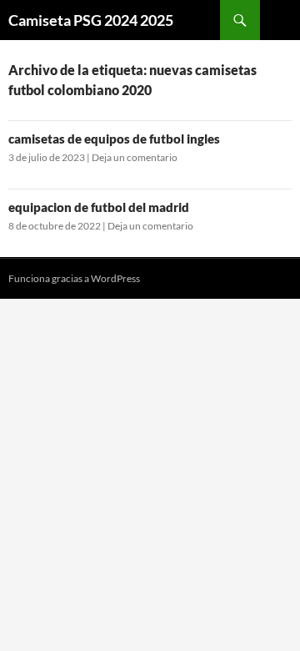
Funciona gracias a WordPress (74, 278)
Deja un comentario (135, 157)
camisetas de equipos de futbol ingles (114, 138)
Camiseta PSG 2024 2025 (90, 20)
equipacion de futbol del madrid (98, 206)
